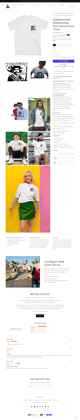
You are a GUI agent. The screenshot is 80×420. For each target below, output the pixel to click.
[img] (10, 339)
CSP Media (43, 400)
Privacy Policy (48, 400)
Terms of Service (56, 400)
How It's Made (37, 400)
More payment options (63, 64)
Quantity (54, 50)
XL (65, 45)
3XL (55, 47)
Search (21, 400)
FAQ (43, 402)
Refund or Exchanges (36, 402)
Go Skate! (40, 315)
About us (31, 400)
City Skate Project (38, 417)
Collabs (46, 402)
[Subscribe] (49, 386)
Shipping (54, 36)
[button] (35, 5)
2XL (70, 45)
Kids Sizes (26, 400)
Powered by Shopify (44, 417)
